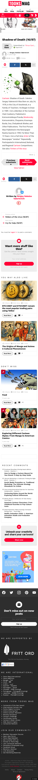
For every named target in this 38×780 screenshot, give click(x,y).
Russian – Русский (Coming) (13, 695)
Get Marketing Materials (12, 752)
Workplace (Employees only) (13, 745)
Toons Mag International (11, 676)
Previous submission (11, 162)
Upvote (15, 315)
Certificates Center (10, 718)
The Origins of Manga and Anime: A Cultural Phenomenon (18, 347)
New (6, 11)
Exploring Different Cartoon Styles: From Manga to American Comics (18, 435)
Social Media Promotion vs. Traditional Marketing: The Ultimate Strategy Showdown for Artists (19, 484)
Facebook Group (9, 747)
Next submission (27, 162)
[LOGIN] (20, 15)
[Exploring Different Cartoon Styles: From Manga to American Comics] (19, 418)
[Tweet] (26, 65)
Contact (19, 769)
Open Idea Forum (9, 736)
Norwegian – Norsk (10, 687)
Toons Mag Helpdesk (10, 738)
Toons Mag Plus (8, 678)
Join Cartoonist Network (12, 743)
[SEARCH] (16, 15)
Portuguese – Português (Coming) (15, 691)
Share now (19, 540)
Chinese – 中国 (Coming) (12, 689)
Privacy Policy (29, 769)
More (31, 155)
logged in (14, 232)
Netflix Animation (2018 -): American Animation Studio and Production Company (18, 515)
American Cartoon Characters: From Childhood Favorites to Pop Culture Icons (18, 504)
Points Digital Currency (11, 709)
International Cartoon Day (12, 707)
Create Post (27, 15)
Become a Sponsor (10, 749)
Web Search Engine (10, 722)
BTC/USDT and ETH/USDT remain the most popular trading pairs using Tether (18, 308)
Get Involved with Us (10, 740)
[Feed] (19, 380)
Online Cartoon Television (12, 713)
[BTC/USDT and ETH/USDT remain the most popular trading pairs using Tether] (19, 291)
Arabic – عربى (8, 684)
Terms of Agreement (19, 771)
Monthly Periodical (10, 714)
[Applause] (7, 410)
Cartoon (5, 98)
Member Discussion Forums (13, 734)
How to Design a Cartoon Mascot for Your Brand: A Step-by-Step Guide (18, 474)
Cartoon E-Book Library (11, 720)
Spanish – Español (10, 686)
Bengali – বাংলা (8, 680)
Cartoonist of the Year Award (13, 705)
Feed (4, 395)
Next (37, 25)
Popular (20, 11)
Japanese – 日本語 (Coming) (13, 693)
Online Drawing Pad (10, 711)
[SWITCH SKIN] (35, 15)
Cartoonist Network (10, 724)
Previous (1, 25)
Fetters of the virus (18, 149)
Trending (30, 11)
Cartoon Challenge (10, 716)
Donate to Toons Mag (10, 741)
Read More (7, 315)
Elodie (3, 29)
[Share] (15, 65)
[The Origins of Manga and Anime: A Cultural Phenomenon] (19, 331)
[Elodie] (10, 23)
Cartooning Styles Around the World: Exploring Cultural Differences (18, 494)
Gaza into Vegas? (26, 29)
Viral (12, 11)
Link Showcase (8, 751)
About (13, 769)
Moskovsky (28, 117)
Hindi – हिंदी (7, 682)
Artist (26, 136)
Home (7, 769)
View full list (19, 168)
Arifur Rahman (14, 766)
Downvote (19, 315)
